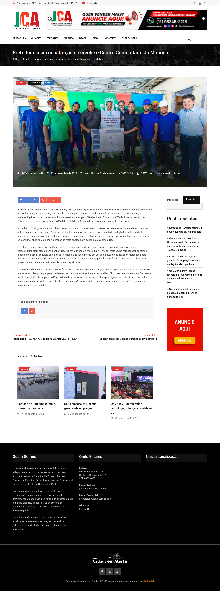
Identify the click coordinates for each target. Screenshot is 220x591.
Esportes (52, 38)
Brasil (83, 38)
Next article (150, 335)
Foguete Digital (146, 581)
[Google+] (32, 311)
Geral (96, 38)
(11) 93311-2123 (87, 508)
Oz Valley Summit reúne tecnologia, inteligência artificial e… (132, 408)
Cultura (68, 38)
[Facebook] (24, 311)
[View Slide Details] (126, 20)
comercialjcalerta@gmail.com (95, 498)
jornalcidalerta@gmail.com (93, 488)
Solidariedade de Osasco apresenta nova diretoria (129, 338)
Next (203, 18)
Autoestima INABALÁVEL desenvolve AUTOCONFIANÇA (46, 338)
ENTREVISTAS (129, 38)
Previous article (22, 335)
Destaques (19, 38)
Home (18, 59)
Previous (50, 18)
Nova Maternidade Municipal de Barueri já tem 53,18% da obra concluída (183, 293)
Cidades (36, 38)
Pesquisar (191, 199)
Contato (110, 38)
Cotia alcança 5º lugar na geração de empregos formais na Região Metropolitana (183, 260)
